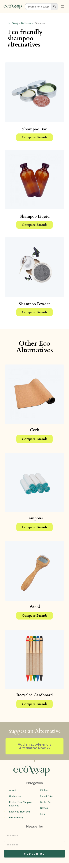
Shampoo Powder (34, 304)
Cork (34, 430)
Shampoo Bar (34, 129)
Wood (34, 606)
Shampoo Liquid (34, 216)
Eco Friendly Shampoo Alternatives (25, 38)
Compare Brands (34, 137)
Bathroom (27, 23)
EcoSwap (13, 23)
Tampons (34, 518)
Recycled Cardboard (35, 695)
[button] (62, 7)
